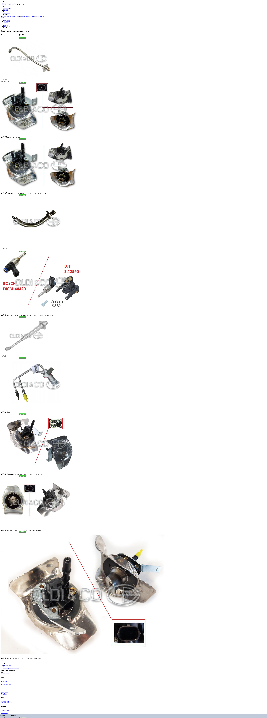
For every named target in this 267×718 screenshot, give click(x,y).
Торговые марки (7, 8)
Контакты (5, 11)
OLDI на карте (4, 713)
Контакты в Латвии (5, 710)
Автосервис (6, 9)
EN (4, 14)
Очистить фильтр (5, 673)
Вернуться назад (7, 665)
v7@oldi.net (23, 717)
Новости (3, 693)
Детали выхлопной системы (10, 666)
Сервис (2, 682)
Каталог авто (6, 13)
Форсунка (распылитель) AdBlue (11, 668)
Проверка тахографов (6, 684)
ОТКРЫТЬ (22, 38)
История (3, 690)
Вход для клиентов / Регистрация (8, 3)
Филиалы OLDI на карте (6, 702)
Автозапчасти (4, 681)
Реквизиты (3, 714)
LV (5, 14)
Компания (5, 10)
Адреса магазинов (5, 701)
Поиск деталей (6, 6)
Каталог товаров (4, 692)
